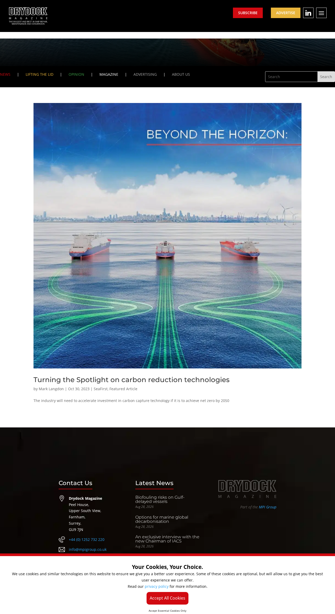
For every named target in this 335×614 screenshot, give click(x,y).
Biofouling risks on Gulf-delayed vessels (160, 499)
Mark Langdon (51, 388)
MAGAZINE (108, 74)
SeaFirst (101, 388)
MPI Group (267, 506)
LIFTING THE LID (39, 74)
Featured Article (123, 388)
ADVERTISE (285, 12)
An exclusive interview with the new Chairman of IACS (167, 539)
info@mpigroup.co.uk (88, 549)
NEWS (5, 74)
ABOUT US (181, 74)
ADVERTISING (145, 74)
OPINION (76, 74)
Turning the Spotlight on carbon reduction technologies (132, 380)
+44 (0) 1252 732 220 (86, 539)
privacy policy (157, 586)
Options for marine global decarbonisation (161, 519)
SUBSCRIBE (248, 12)
